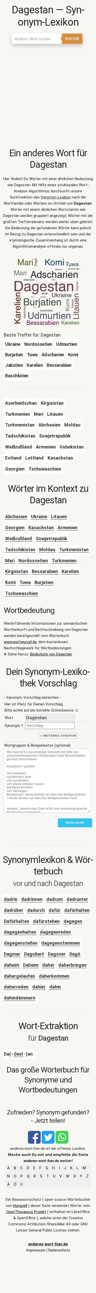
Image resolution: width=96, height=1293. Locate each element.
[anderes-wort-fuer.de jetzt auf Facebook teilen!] (34, 1142)
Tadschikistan (20, 549)
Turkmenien (64, 560)
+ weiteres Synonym (58, 735)
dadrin (10, 899)
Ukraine (39, 516)
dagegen (72, 921)
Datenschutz (59, 1250)
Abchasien (16, 516)
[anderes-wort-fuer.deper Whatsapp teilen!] (62, 1142)
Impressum (35, 1250)
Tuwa (25, 582)
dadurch (36, 910)
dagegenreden (55, 932)
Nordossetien (33, 560)
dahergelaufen (19, 976)
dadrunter (77, 899)
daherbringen (72, 965)
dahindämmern (19, 997)
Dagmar (12, 954)
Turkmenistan (74, 549)
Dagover (57, 954)
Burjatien (44, 582)
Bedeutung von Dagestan (51, 654)
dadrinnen (31, 899)
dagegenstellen (20, 943)
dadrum (54, 899)
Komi (10, 582)
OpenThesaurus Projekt (26, 1211)
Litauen (59, 516)
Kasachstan (41, 527)
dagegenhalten (20, 932)
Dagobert (34, 954)
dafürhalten (77, 910)
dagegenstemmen (60, 943)
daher (48, 965)
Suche (72, 38)
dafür (54, 910)
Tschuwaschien (21, 593)
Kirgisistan (16, 571)
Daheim (30, 965)
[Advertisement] (48, 97)
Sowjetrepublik (51, 538)
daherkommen (54, 976)
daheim (11, 965)
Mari (10, 560)
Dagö (74, 954)
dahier (39, 986)
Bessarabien (45, 571)
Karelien (70, 571)
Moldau (47, 549)
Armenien (68, 527)
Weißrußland (18, 538)
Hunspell (20, 1205)
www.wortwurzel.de (20, 642)
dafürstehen (46, 921)
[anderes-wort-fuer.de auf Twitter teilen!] (48, 1142)
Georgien (15, 527)
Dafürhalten (16, 921)
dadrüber (13, 910)
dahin (55, 986)
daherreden (16, 986)
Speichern (75, 822)
